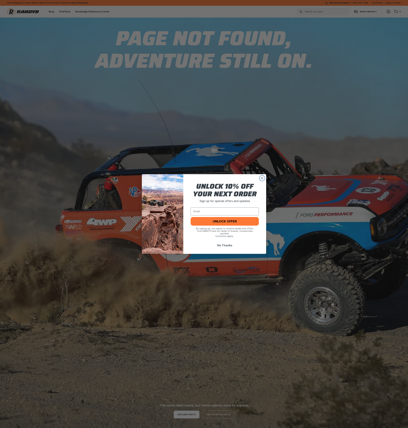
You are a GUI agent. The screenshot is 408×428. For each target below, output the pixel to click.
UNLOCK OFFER (225, 221)
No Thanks (224, 245)
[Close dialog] (262, 178)
